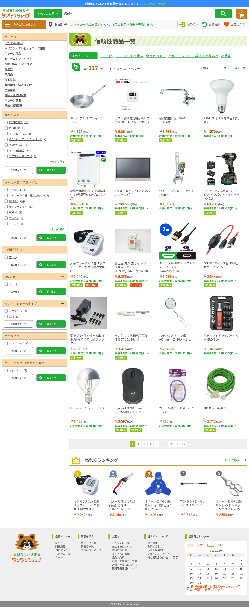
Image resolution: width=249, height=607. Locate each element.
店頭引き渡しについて (124, 564)
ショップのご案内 (122, 543)
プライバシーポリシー (160, 554)
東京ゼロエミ (156, 55)
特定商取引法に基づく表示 (162, 557)
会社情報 (152, 543)
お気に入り (61, 550)
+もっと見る (57, 161)
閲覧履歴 (60, 546)
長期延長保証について (124, 568)
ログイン (60, 543)
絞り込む (51, 170)
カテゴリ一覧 (88, 543)
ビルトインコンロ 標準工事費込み (193, 55)
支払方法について (122, 546)
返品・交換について (123, 557)
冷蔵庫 (226, 55)
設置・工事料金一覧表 (124, 561)
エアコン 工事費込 (129, 55)
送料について (119, 550)
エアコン (106, 55)
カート (59, 557)
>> (183, 444)
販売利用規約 (155, 550)
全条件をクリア (18, 170)
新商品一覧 (87, 546)
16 (171, 444)
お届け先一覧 (63, 554)
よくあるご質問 (121, 554)
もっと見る (231, 460)
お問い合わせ (155, 546)
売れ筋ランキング (91, 550)
